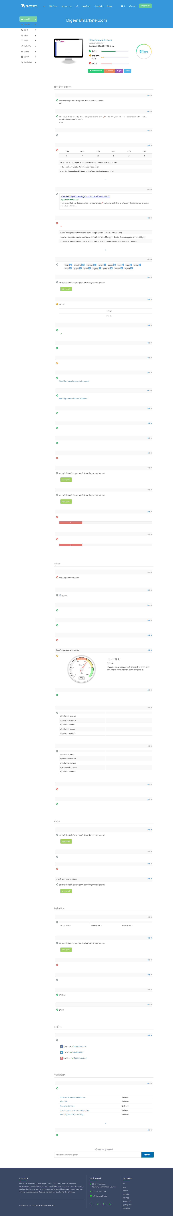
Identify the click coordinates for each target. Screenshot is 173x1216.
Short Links (99, 6)
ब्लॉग (77, 6)
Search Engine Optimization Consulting (74, 1110)
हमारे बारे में (126, 1194)
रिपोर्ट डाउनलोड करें (97, 71)
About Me (63, 1101)
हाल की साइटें (86, 6)
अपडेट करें (110, 71)
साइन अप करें (145, 6)
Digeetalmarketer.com (100, 40)
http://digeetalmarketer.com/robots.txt (73, 398)
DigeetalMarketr (77, 1052)
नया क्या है (126, 1198)
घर (44, 6)
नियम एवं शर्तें (126, 1201)
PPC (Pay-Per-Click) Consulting (71, 1114)
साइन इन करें (66, 289)
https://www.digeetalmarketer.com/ (73, 1097)
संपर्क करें (125, 1191)
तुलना (120, 71)
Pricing (109, 6)
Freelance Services (67, 1106)
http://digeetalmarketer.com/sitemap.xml (74, 381)
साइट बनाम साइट (66, 6)
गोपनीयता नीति (127, 1205)
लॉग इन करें (132, 6)
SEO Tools (53, 6)
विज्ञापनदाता (126, 1208)
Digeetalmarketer (80, 1046)
